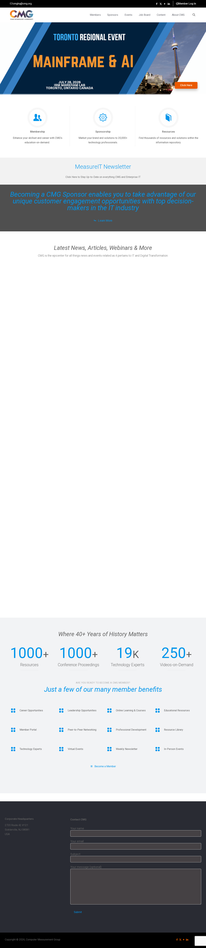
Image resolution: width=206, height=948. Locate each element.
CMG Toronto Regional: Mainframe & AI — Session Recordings (30, 280)
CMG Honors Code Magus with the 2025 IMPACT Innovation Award (125, 302)
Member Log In (187, 3)
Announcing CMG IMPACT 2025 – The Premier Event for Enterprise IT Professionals (127, 345)
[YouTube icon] (165, 3)
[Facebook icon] (156, 3)
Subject (75, 854)
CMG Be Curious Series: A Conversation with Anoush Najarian (77, 343)
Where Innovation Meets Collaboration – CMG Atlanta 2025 (173, 302)
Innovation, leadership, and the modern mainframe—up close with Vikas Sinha (28, 345)
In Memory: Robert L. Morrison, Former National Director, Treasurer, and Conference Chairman (29, 604)
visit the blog (36, 80)
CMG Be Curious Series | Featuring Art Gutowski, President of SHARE (78, 302)
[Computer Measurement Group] (21, 15)
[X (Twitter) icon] (160, 3)
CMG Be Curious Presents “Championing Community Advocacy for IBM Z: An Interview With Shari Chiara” (174, 346)
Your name (77, 828)
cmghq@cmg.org (22, 3)
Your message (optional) (86, 867)
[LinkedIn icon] (169, 3)
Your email (77, 841)
